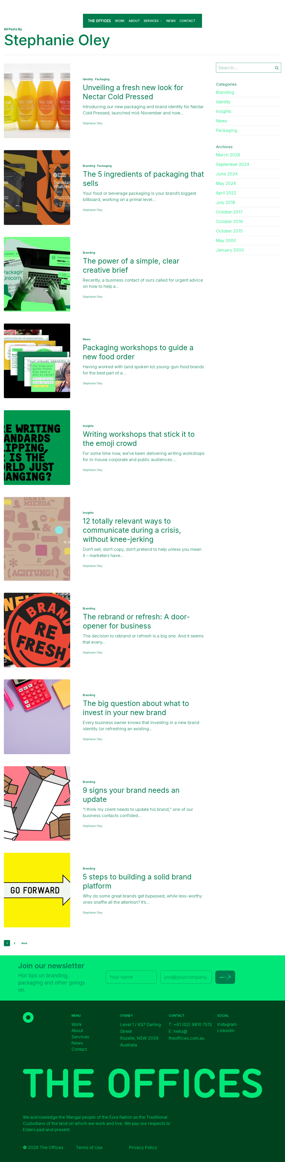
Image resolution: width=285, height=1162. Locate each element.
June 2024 (227, 173)
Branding (89, 165)
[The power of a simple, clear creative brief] (37, 274)
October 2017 (229, 211)
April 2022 (226, 192)
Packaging (102, 79)
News (87, 339)
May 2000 (226, 240)
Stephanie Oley (93, 123)
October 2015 (229, 230)
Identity (88, 79)
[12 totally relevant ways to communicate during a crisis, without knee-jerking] (37, 539)
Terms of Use (89, 1147)
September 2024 (232, 164)
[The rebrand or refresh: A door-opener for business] (37, 630)
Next (24, 943)
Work (77, 1024)
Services (80, 1036)
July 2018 (225, 202)
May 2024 (226, 183)
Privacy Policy (143, 1147)
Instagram (227, 1024)
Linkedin (226, 1030)
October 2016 (229, 221)
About (77, 1030)
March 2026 (228, 154)
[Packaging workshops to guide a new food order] (37, 361)
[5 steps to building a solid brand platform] (37, 890)
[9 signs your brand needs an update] (37, 803)
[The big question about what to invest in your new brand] (37, 716)
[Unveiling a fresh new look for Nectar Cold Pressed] (37, 101)
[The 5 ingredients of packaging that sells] (37, 187)
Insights (88, 425)
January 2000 (230, 249)
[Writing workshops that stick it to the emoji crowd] (37, 447)
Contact (79, 1049)
